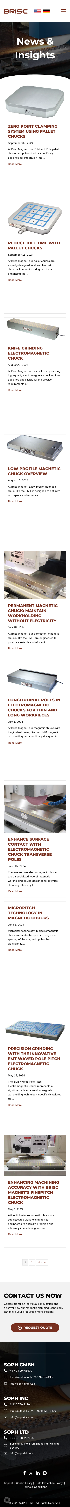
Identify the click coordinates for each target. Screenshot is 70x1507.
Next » (42, 1262)
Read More (15, 163)
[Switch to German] (46, 11)
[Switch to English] (37, 11)
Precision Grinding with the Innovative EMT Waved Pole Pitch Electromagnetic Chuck (34, 1058)
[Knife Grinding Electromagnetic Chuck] (35, 329)
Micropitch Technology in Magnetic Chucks (28, 913)
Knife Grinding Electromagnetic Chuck (28, 353)
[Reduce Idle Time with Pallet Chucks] (35, 218)
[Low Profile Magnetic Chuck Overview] (35, 448)
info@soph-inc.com (22, 1417)
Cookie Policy (24, 1483)
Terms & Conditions (35, 1486)
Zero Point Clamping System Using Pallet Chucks (32, 131)
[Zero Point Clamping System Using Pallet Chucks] (35, 101)
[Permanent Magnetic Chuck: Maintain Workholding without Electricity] (35, 575)
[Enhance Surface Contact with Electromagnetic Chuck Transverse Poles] (35, 808)
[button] (7, 1500)
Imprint (8, 1483)
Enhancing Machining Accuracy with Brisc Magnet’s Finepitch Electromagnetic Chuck (33, 1192)
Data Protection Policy (49, 1483)
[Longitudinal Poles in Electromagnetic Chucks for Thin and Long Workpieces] (35, 680)
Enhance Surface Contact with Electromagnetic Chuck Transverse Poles (30, 849)
